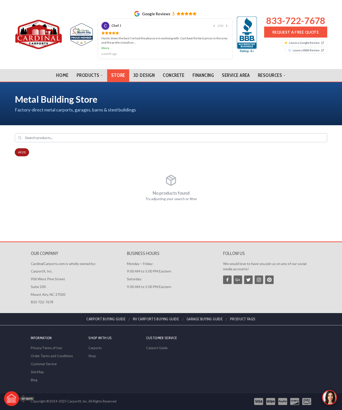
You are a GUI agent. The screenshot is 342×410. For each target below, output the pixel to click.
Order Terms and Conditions (52, 356)
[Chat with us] (329, 397)
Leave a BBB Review (306, 50)
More (105, 48)
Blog (34, 380)
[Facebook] (227, 280)
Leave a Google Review (304, 43)
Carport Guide (156, 348)
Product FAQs (243, 319)
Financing (203, 75)
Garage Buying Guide (205, 319)
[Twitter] (248, 280)
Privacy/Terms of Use (46, 348)
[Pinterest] (269, 280)
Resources (270, 75)
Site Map (37, 372)
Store (118, 75)
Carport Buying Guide (105, 319)
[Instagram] (259, 280)
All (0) (22, 152)
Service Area (236, 75)
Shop (92, 356)
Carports (95, 348)
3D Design (144, 75)
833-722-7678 (295, 21)
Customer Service (44, 364)
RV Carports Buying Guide (156, 319)
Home (62, 75)
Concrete (174, 75)
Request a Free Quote (295, 32)
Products (88, 75)
